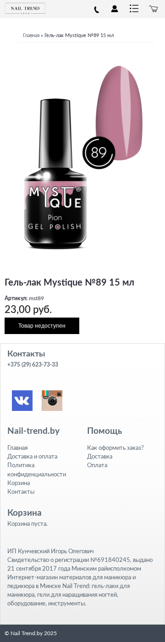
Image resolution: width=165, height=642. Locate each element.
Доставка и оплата (32, 456)
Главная (31, 35)
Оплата (97, 465)
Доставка (99, 456)
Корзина (18, 483)
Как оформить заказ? (115, 448)
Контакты (20, 492)
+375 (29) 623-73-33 (32, 364)
